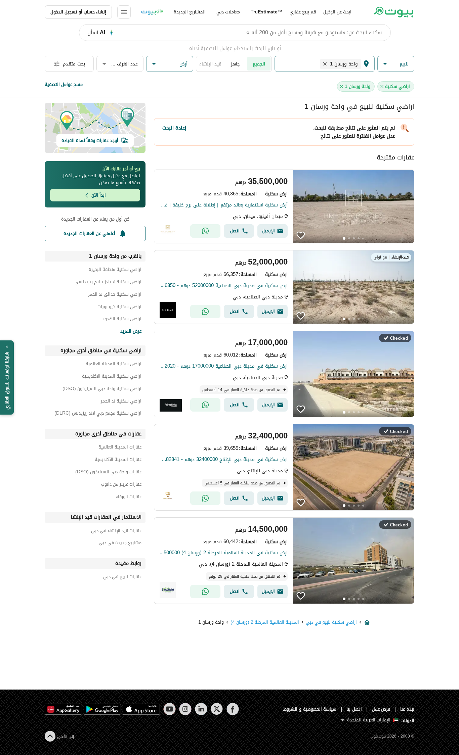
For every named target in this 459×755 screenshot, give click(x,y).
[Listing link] (284, 206)
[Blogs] (152, 12)
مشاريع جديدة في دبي (120, 543)
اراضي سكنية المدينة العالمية (113, 364)
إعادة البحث (174, 128)
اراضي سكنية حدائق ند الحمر (114, 295)
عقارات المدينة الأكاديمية (118, 460)
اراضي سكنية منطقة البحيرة (115, 270)
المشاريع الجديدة (190, 11)
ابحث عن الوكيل (337, 11)
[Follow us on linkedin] (201, 709)
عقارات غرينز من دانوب (121, 485)
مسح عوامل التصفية (64, 84)
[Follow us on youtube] (169, 709)
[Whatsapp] (205, 231)
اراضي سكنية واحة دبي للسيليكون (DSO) (101, 389)
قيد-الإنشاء (210, 63)
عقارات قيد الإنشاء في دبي (116, 531)
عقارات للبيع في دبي (122, 577)
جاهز (235, 63)
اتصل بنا (354, 709)
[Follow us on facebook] (232, 709)
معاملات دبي (228, 11)
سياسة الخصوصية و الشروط (310, 709)
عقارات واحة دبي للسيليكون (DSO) (108, 472)
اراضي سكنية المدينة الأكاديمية (111, 377)
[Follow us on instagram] (185, 709)
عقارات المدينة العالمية (119, 448)
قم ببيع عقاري (303, 11)
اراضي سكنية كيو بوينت (119, 307)
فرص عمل (381, 709)
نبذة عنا (407, 709)
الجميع (259, 63)
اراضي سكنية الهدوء (121, 319)
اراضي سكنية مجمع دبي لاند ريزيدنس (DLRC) (97, 414)
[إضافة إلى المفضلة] (301, 235)
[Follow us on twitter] (217, 709)
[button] (396, 64)
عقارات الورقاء (128, 497)
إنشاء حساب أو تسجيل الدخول (78, 11)
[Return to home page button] (393, 12)
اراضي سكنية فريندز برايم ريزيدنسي (108, 282)
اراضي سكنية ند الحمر (121, 402)
